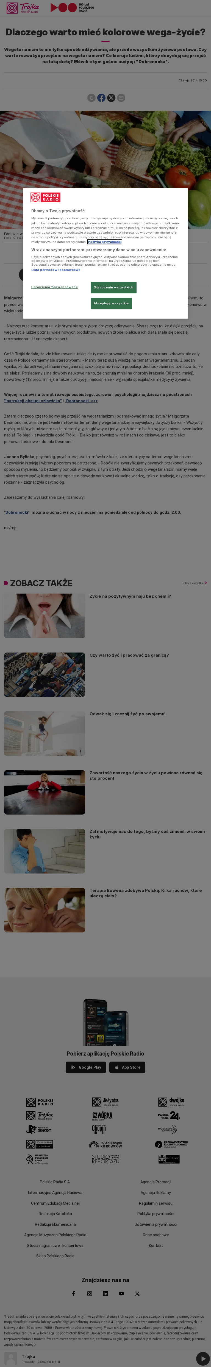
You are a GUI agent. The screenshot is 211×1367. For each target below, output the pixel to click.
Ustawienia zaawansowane (54, 287)
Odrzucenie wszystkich (114, 287)
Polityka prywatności (104, 242)
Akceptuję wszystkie (111, 303)
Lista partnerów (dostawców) (55, 270)
